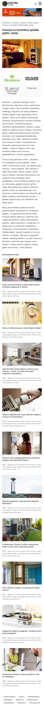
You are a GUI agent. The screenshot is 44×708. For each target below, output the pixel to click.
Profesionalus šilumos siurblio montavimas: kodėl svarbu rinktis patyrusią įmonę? (20, 545)
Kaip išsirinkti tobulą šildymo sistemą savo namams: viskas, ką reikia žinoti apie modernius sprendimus (20, 371)
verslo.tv (21, 697)
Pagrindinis (6, 23)
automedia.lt (8, 700)
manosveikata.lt (9, 697)
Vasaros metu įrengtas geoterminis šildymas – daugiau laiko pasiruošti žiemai (21, 459)
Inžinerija (15, 23)
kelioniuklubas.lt (33, 697)
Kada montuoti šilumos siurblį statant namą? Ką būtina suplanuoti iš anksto (21, 286)
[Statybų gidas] (10, 6)
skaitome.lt (20, 700)
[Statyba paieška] (36, 5)
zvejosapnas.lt (9, 703)
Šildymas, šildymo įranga (29, 23)
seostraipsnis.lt (34, 703)
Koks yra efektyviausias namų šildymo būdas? (22, 328)
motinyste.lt (21, 703)
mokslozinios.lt (32, 700)
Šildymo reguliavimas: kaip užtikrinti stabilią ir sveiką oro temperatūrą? (21, 416)
